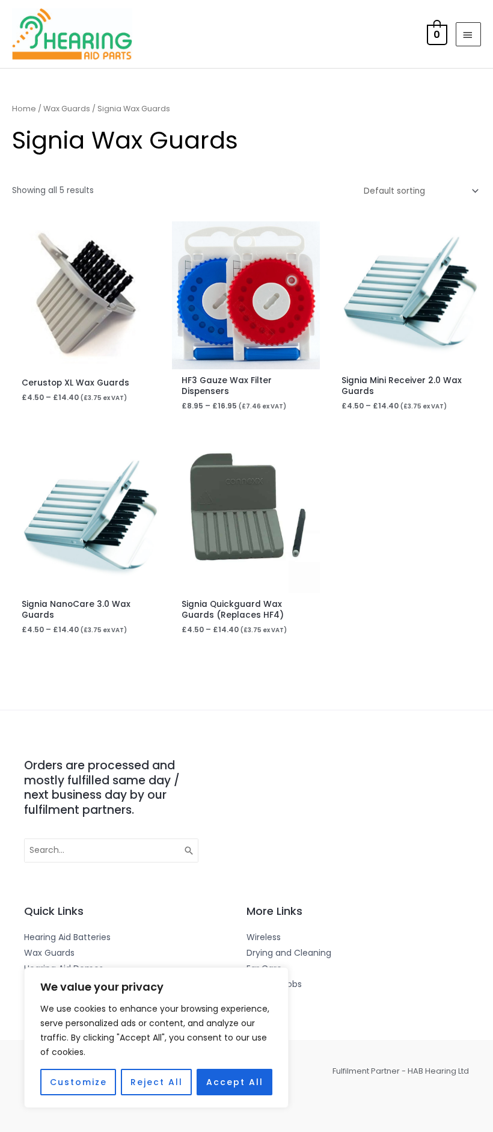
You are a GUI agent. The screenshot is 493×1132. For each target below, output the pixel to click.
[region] (156, 1037)
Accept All (234, 1082)
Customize (78, 1082)
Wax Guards (66, 108)
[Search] (189, 850)
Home (24, 108)
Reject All (156, 1082)
